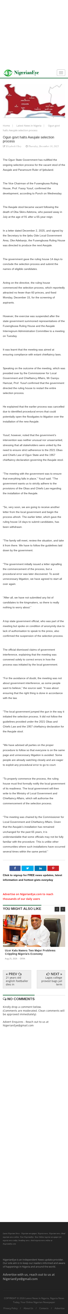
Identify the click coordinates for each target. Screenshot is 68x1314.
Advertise (60, 1308)
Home (6, 125)
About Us (28, 1308)
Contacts (44, 1308)
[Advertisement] (34, 34)
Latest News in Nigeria (29, 125)
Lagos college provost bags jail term (51, 981)
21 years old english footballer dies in (17, 981)
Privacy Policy (10, 1308)
